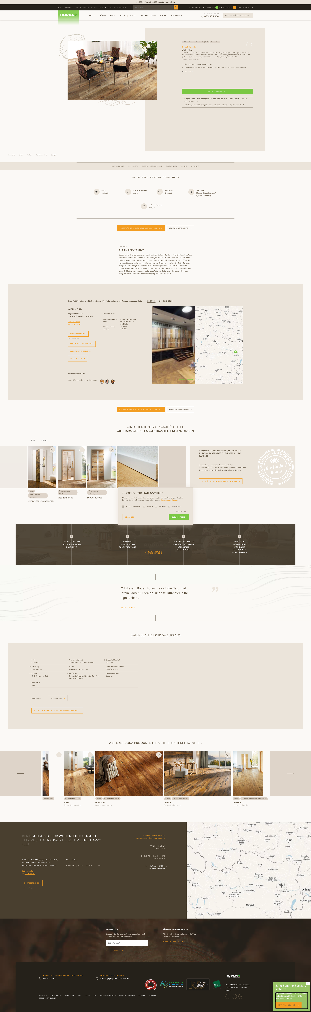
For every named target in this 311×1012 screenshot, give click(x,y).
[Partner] (217, 984)
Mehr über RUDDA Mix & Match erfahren (220, 481)
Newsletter (69, 995)
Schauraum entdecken (80, 351)
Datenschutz (56, 995)
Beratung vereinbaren (179, 228)
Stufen (121, 15)
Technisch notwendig (133, 506)
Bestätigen (129, 517)
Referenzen (99, 7)
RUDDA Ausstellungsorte (152, 166)
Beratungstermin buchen (81, 344)
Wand (112, 15)
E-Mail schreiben (74, 322)
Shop (21, 155)
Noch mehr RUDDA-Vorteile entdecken (154, 552)
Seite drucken (57, 698)
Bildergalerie (133, 166)
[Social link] (228, 996)
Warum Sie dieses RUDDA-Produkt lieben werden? (56, 710)
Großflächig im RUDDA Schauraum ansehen (139, 228)
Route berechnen (78, 334)
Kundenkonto (196, 7)
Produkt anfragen (216, 91)
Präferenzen (176, 506)
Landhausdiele (41, 155)
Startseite (11, 155)
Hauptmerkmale (118, 166)
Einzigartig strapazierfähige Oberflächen (155, 2)
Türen (103, 15)
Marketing (162, 506)
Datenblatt (195, 166)
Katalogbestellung (108, 995)
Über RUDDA (176, 15)
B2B (59, 7)
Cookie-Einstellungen (47, 998)
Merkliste (212, 7)
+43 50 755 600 (76, 324)
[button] (182, 379)
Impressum (43, 995)
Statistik (149, 506)
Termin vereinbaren (127, 995)
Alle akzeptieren (178, 517)
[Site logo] (233, 977)
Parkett (92, 15)
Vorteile (122, 7)
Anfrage (86, 7)
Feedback (152, 995)
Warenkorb (229, 7)
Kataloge (111, 7)
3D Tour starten (77, 358)
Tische (133, 15)
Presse (68, 7)
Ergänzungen (171, 166)
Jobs (77, 7)
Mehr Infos (186, 71)
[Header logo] (67, 15)
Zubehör (144, 15)
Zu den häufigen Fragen (173, 942)
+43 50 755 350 (30, 874)
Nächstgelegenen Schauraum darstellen (150, 838)
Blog (153, 15)
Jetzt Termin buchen (287, 1005)
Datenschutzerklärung (169, 500)
